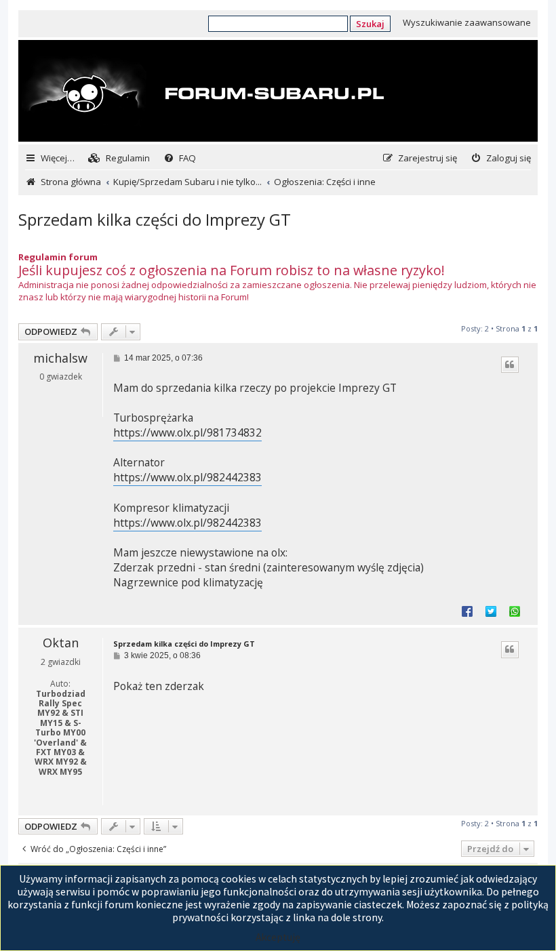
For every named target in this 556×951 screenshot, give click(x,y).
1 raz (75, 797)
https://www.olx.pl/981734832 (187, 433)
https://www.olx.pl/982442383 (187, 477)
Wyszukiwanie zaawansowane (467, 22)
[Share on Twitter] (491, 610)
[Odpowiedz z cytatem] (510, 365)
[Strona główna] (203, 92)
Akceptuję (278, 937)
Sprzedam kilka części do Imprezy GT (154, 219)
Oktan (61, 642)
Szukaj (370, 24)
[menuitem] (119, 158)
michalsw (60, 358)
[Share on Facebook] (467, 610)
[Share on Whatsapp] (514, 610)
